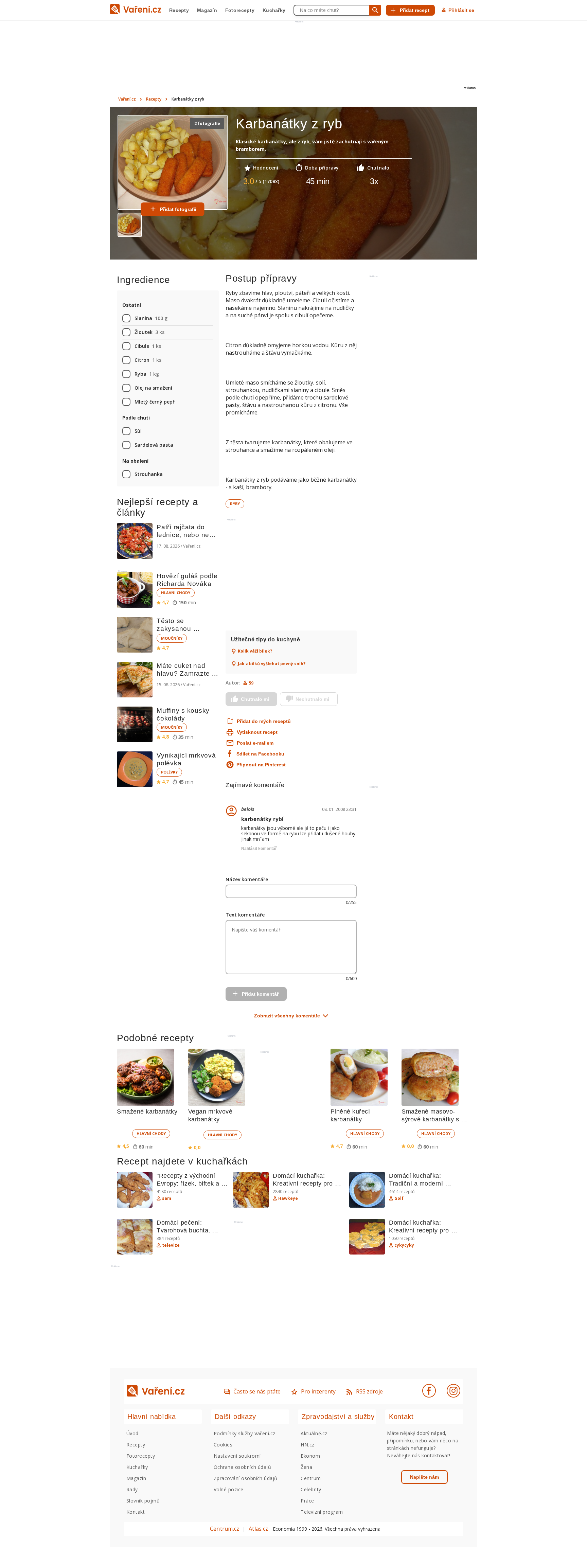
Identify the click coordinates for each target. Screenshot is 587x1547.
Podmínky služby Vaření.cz (244, 1433)
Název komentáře (247, 879)
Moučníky (171, 638)
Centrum (311, 1478)
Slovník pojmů (143, 1500)
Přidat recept (414, 10)
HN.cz (307, 1444)
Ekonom (310, 1456)
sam (166, 1198)
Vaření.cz (127, 99)
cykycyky (404, 1245)
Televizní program (322, 1512)
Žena (306, 1467)
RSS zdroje (369, 1391)
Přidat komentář (260, 994)
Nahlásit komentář (259, 848)
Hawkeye (288, 1198)
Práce (307, 1500)
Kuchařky (274, 10)
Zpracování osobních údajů (246, 1478)
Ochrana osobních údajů (242, 1467)
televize (171, 1245)
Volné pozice (229, 1489)
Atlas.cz (258, 1528)
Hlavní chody (175, 592)
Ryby (235, 503)
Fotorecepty (239, 10)
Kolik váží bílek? (255, 651)
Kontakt (135, 1512)
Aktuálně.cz (314, 1433)
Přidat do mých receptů (263, 721)
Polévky (169, 772)
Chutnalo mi (255, 699)
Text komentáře (245, 914)
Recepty (179, 10)
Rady (132, 1489)
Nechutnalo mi (312, 699)
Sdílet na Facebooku (260, 754)
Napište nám (424, 1477)
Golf (399, 1198)
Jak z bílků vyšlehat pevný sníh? (271, 663)
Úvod (132, 1433)
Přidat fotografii (178, 209)
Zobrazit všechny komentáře (287, 1015)
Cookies (223, 1444)
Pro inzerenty (318, 1391)
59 (251, 683)
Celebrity (311, 1489)
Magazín (207, 10)
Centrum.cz (224, 1528)
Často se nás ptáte (257, 1391)
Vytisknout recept (257, 732)
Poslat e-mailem (255, 743)
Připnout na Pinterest (261, 764)
